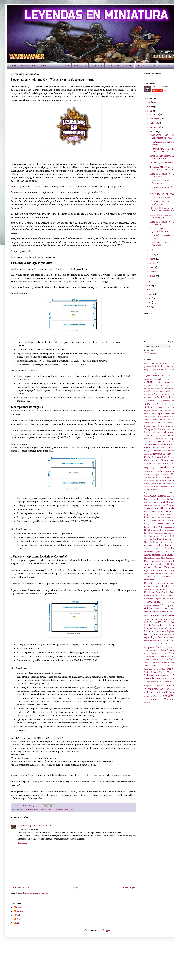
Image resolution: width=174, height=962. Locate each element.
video (152, 678)
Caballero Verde (157, 410)
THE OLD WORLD (146, 66)
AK (166, 376)
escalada (165, 467)
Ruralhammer (148, 641)
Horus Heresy (150, 511)
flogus (152, 484)
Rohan (171, 637)
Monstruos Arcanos (151, 589)
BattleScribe (162, 397)
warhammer (63, 809)
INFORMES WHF (28, 66)
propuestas (168, 619)
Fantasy (155, 477)
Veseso (169, 675)
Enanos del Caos (152, 463)
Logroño (157, 552)
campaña (159, 413)
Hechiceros (161, 505)
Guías (170, 499)
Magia (146, 558)
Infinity (147, 521)
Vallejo (163, 675)
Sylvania (155, 659)
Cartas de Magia (150, 420)
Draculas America (159, 448)
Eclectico (165, 450)
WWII (155, 699)
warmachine (148, 696)
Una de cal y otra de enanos (161, 162)
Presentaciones (157, 619)
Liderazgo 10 (157, 548)
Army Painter (160, 391)
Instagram (147, 524)
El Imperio (156, 453)
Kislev (167, 536)
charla (146, 422)
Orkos (157, 608)
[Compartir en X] (48, 805)
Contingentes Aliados (162, 429)
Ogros (154, 605)
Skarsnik (156, 650)
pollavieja (147, 619)
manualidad (156, 561)
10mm (146, 363)
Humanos (161, 511)
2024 (150, 111)
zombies (147, 703)
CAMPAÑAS (47, 66)
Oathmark (147, 605)
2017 (149, 306)
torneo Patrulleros (165, 666)
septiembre (155, 127)
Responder (22, 843)
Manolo (147, 561)
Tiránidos (163, 662)
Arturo (20, 825)
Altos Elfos (165, 378)
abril (152, 263)
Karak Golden (148, 533)
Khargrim (167, 533)
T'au (160, 659)
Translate (154, 353)
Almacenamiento (150, 379)
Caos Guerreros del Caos (153, 417)
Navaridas (147, 595)
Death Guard (164, 441)
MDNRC (166, 576)
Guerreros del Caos (155, 498)
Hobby (164, 508)
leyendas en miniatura (29, 809)
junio (152, 254)
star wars (151, 653)
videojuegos (161, 678)
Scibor (163, 644)
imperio (147, 517)
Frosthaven (165, 487)
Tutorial (163, 672)
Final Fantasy (159, 481)
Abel (166, 370)
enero (153, 275)
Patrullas (162, 611)
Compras (161, 426)
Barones (157, 394)
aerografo (155, 373)
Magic (151, 558)
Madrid (169, 554)
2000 (160, 363)
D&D (166, 438)
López (164, 551)
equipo (146, 467)
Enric (165, 463)
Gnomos (155, 493)
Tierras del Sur (149, 662)
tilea (157, 662)
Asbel (168, 391)
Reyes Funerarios (159, 637)
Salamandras (148, 644)
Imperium (168, 517)
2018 (149, 302)
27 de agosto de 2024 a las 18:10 (38, 825)
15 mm (151, 363)
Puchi (146, 622)
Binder (150, 400)
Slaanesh (170, 650)
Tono (146, 665)
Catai (168, 420)
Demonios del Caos (162, 444)
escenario (147, 471)
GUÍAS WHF (63, 66)
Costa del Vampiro (151, 435)
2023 (149, 281)
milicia (160, 583)
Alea (170, 376)
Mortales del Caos (152, 592)
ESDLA (148, 474)
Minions (156, 586)
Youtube (168, 699)
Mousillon (165, 592)
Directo (147, 447)
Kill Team (148, 536)
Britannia (158, 407)
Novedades (150, 601)
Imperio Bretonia (158, 517)
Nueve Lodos (163, 602)
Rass (146, 625)
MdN (147, 576)
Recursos (164, 625)
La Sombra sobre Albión (158, 542)
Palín (172, 609)
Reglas (147, 631)
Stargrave (147, 656)
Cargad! (165, 417)
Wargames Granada (153, 686)
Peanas (170, 611)
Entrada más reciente (21, 887)
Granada (147, 496)
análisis (160, 382)
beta (145, 401)
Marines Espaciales (164, 567)
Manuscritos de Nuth (157, 564)
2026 (149, 102)
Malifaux (169, 558)
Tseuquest (155, 672)
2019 (149, 298)
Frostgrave (154, 486)
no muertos (168, 598)
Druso (171, 447)
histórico (156, 508)
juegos (161, 527)
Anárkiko (168, 382)
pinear (146, 616)
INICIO (12, 66)
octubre (153, 123)
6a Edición (157, 366)
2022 (149, 285)
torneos (156, 669)
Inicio (76, 887)
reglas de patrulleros (152, 634)
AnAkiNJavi (149, 382)
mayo (152, 258)
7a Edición (169, 366)
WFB (164, 696)
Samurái (156, 644)
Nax (160, 595)
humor (168, 511)
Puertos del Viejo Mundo (160, 622)
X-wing (161, 700)
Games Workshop (152, 489)
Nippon (158, 599)
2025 (149, 106)
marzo (153, 267)
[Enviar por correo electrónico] (43, 805)
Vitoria (147, 681)
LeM (156, 545)
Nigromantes (148, 599)
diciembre (154, 114)
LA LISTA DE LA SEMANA (119, 66)
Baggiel (150, 394)
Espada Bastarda (161, 475)
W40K (159, 681)
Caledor (152, 413)
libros (146, 548)
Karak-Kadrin (158, 533)
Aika (162, 375)
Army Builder (149, 391)
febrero (153, 271)
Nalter (19, 915)
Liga (167, 548)
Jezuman (20, 911)
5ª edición (147, 367)
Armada (170, 388)
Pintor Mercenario (157, 615)
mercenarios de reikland (164, 580)
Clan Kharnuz (155, 422)
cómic (154, 426)
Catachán (161, 419)
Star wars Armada (162, 653)
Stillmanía (154, 656)
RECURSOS (96, 66)
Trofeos (147, 672)
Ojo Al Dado (161, 605)
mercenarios (149, 579)
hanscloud (164, 502)
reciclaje (156, 625)
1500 (156, 363)
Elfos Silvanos (161, 460)
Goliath (161, 493)
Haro (171, 502)
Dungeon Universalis (152, 450)
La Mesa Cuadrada (162, 539)
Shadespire (160, 647)
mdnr (156, 577)
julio (152, 250)
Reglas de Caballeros (158, 631)
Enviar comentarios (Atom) (35, 893)
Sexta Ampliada (44, 809)
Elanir (164, 457)
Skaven (163, 650)
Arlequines (164, 388)
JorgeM (147, 527)
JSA (156, 527)
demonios (148, 444)
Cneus (147, 426)
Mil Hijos (153, 583)
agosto (153, 131)
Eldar (170, 457)
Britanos (166, 407)
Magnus (157, 558)
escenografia (156, 471)
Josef (153, 527)
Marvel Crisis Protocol (152, 573)
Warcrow (166, 682)
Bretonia (148, 407)
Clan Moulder (167, 423)
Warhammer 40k (154, 688)
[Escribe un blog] (46, 805)
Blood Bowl (151, 403)
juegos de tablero (158, 530)
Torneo (54, 809)
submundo (162, 656)
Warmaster (157, 696)
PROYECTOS (80, 66)
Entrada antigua (128, 887)
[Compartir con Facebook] (51, 805)
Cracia (162, 435)
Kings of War (158, 536)
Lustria (161, 555)
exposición (147, 478)
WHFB (72, 809)
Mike (146, 583)
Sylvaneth (147, 659)
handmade (155, 502)
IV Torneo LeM (161, 523)
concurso (170, 426)
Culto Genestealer (157, 438)
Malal (163, 558)
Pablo (165, 608)
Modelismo (166, 586)
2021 (149, 289)
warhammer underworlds (155, 692)
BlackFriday (158, 401)
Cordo (147, 432)
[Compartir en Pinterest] (54, 805)
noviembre (155, 118)
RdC (151, 625)
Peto (18, 919)
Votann (153, 682)
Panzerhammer (151, 611)
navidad (154, 595)
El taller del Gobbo (152, 457)
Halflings (147, 502)
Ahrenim (155, 375)
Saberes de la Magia (163, 640)
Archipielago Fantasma (152, 388)
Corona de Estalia (159, 432)
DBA (155, 442)
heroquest (148, 508)
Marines (147, 567)
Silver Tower (148, 650)
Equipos (154, 468)
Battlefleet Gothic (150, 397)
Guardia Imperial (158, 495)
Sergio (168, 644)
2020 (149, 294)
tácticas (165, 659)
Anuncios (159, 385)
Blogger (106, 930)
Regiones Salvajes (160, 628)
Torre (163, 669)
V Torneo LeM (152, 675)
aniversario (148, 385)
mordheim (165, 589)
